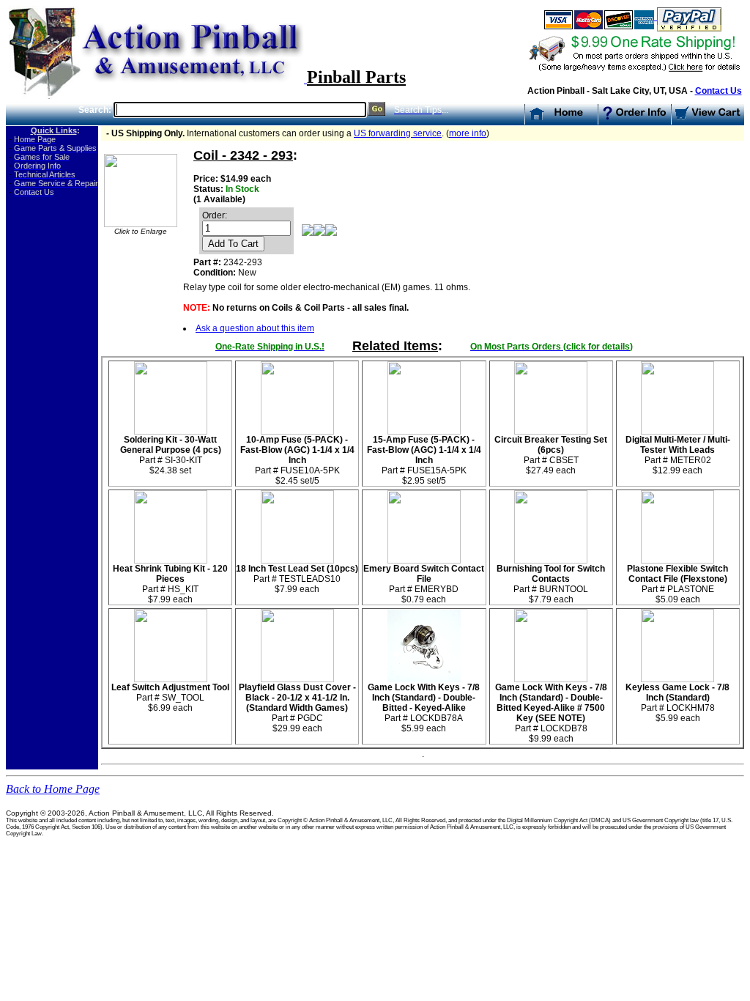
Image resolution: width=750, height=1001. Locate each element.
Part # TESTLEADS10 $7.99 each (297, 579)
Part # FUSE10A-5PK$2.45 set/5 (297, 460)
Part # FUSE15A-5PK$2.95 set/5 (424, 460)
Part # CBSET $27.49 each (550, 455)
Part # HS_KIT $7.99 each (170, 584)
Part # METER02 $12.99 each (677, 455)
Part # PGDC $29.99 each (297, 708)
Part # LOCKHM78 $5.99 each (677, 702)
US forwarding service (398, 133)
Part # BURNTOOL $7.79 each (551, 584)
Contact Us (718, 91)
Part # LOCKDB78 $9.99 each (551, 713)
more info (467, 133)
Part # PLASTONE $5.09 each (677, 584)
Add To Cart (233, 243)
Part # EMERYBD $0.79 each (423, 584)
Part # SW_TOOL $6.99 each (170, 697)
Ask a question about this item (255, 328)
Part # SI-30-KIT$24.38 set (170, 455)
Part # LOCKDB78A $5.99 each (424, 708)
